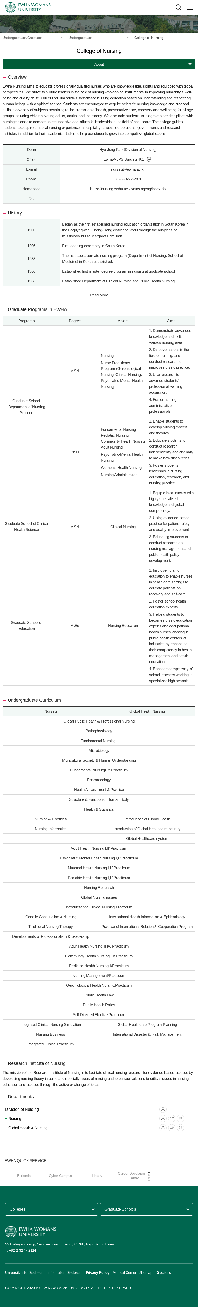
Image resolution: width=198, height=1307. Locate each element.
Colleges (17, 1209)
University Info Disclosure (25, 1272)
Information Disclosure (65, 1272)
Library (97, 1176)
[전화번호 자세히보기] (171, 1118)
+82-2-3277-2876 (128, 179)
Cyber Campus (60, 1176)
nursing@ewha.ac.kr (128, 169)
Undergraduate (80, 38)
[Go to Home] (30, 1231)
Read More (99, 295)
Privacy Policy (98, 1272)
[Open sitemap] (190, 7)
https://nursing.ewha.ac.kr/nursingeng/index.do (128, 189)
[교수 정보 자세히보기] (163, 1109)
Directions (163, 1272)
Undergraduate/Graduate (22, 38)
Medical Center (124, 1272)
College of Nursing (148, 38)
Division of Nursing (22, 1109)
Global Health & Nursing (27, 1127)
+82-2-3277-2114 (22, 1250)
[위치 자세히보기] (148, 159)
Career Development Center (134, 1175)
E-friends (24, 1176)
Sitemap (145, 1272)
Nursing (14, 1118)
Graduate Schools (120, 1209)
